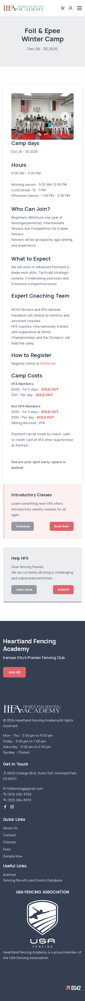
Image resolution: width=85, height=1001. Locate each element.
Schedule (22, 526)
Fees (7, 849)
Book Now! (61, 526)
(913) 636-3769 (18, 794)
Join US (14, 672)
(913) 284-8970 (18, 800)
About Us (10, 828)
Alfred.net (48, 363)
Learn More (24, 590)
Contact (9, 835)
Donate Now (12, 856)
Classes (9, 842)
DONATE (63, 590)
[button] (65, 116)
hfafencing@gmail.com (24, 788)
